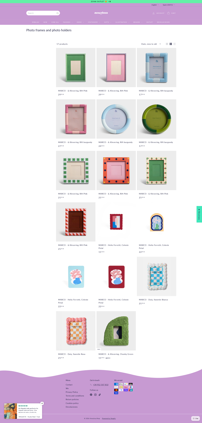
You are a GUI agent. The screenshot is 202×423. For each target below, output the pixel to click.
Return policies (72, 399)
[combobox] (43, 13)
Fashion (67, 22)
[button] (42, 403)
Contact (69, 385)
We (67, 388)
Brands (137, 22)
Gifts (107, 22)
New (45, 22)
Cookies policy (72, 403)
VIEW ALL (55, 22)
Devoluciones (163, 22)
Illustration (122, 22)
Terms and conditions (75, 396)
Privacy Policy (72, 392)
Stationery (93, 22)
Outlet (150, 22)
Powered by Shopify (109, 418)
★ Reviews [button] (199, 214)
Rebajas (35, 22)
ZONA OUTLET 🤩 (99, 1)
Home (79, 22)
